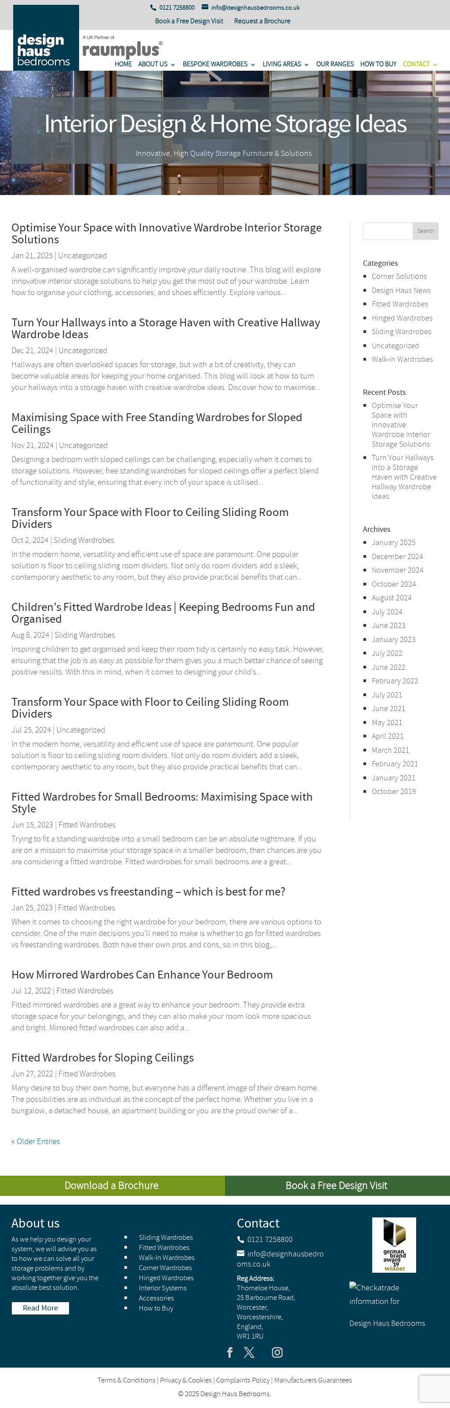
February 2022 (395, 681)
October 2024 (394, 584)
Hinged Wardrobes (402, 318)
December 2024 (397, 557)
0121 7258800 (270, 1240)
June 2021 (389, 709)
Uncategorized (82, 255)
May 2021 (387, 723)
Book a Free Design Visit (189, 22)
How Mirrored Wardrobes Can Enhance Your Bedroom (142, 975)
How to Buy (378, 65)
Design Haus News (401, 290)
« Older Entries (35, 1141)
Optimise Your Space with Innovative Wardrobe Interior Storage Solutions (166, 234)
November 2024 (398, 570)
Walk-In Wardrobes (402, 359)
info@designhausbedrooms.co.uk (280, 1259)
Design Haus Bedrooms (387, 1323)
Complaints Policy (243, 1381)
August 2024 (392, 598)
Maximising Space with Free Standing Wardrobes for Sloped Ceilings (156, 423)
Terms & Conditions (127, 1381)
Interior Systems (163, 1288)
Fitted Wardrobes (87, 825)
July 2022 (387, 653)
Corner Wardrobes (165, 1268)
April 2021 (388, 736)
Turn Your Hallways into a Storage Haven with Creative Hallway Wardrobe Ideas (165, 329)
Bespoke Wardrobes (215, 65)
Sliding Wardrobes (84, 540)
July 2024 (387, 612)
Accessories (156, 1298)
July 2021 (387, 695)
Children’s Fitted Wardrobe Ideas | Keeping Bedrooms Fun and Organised (163, 613)
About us (152, 65)
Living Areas (282, 65)
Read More (40, 1308)
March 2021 (391, 750)
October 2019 (394, 792)
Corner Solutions (399, 276)
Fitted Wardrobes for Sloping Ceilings (102, 1058)
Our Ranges (335, 65)
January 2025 (394, 543)
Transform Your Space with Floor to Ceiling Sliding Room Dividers (150, 518)
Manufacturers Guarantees (313, 1381)
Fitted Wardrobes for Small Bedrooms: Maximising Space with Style (162, 803)
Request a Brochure (262, 21)
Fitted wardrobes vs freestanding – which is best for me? (148, 892)
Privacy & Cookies (186, 1381)
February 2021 (395, 764)
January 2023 (394, 640)
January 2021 (394, 778)
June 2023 (389, 626)
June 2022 (389, 667)
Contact (416, 65)
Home (123, 65)
